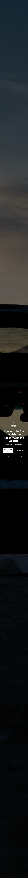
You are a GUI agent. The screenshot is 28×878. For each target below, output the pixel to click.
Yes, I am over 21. (8, 450)
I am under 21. (20, 450)
